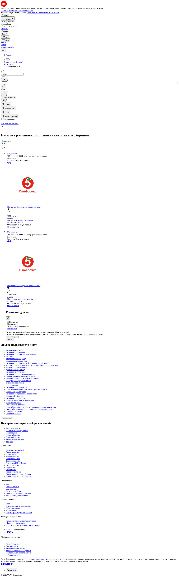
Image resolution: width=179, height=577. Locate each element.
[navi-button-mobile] (3, 50)
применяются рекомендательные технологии (49, 559)
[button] (3, 42)
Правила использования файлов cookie (43, 13)
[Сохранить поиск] (3, 86)
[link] (5, 36)
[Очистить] (4, 80)
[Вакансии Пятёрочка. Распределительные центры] (92, 185)
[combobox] (12, 74)
